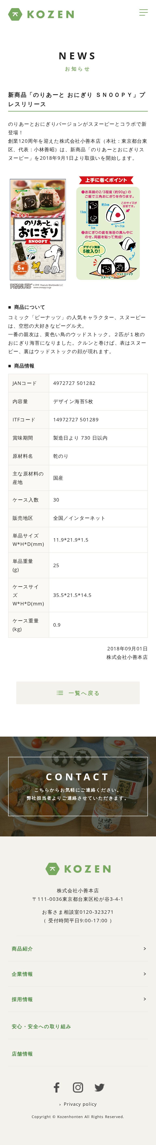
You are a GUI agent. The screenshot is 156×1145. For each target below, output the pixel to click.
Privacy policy (80, 1104)
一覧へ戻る (85, 693)
